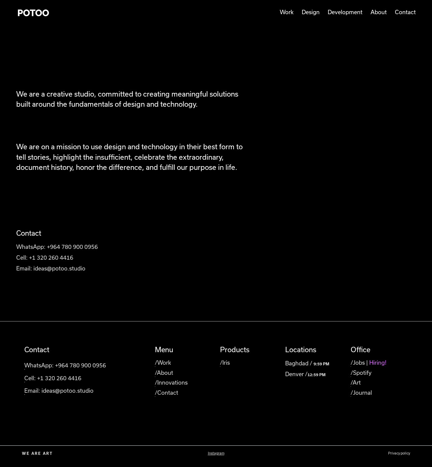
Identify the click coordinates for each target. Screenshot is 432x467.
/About (164, 373)
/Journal (361, 393)
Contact (405, 12)
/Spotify (361, 373)
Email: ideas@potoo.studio (50, 268)
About (379, 12)
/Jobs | (368, 363)
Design (311, 12)
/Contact (166, 393)
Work (287, 12)
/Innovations (171, 383)
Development (345, 12)
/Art (356, 383)
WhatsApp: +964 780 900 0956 (57, 247)
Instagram (216, 453)
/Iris (225, 363)
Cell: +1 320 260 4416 (44, 258)
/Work (163, 363)
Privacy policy (399, 453)
